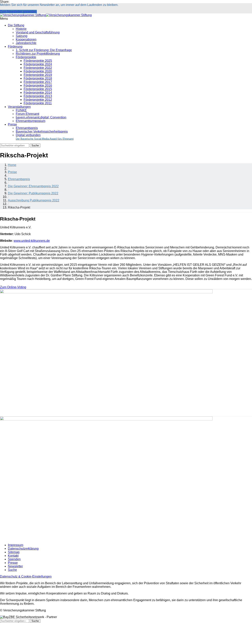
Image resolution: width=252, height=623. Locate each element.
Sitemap (13, 552)
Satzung (21, 36)
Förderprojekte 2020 (38, 71)
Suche (12, 569)
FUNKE (21, 110)
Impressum (15, 545)
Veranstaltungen (19, 106)
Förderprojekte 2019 (38, 75)
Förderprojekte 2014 (38, 92)
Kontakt (13, 555)
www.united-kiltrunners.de (32, 240)
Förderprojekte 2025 (38, 60)
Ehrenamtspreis (27, 128)
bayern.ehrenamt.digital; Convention (41, 117)
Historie (21, 28)
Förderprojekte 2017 (38, 82)
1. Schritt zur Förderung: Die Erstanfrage (44, 50)
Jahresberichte (26, 43)
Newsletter (15, 566)
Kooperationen (26, 39)
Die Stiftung (16, 25)
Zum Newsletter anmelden (18, 11)
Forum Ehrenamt (27, 113)
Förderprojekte (26, 57)
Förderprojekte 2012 (38, 99)
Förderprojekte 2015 (38, 89)
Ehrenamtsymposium (30, 121)
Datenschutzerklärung (23, 548)
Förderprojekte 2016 (38, 85)
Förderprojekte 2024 (38, 64)
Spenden (14, 559)
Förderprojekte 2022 (38, 67)
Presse (13, 562)
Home (12, 165)
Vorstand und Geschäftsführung (38, 32)
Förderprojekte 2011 (38, 103)
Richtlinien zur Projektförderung (38, 53)
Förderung (15, 46)
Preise (12, 124)
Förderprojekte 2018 (38, 78)
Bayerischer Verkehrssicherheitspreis (42, 131)
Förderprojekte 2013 (38, 96)
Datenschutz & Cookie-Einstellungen (26, 576)
